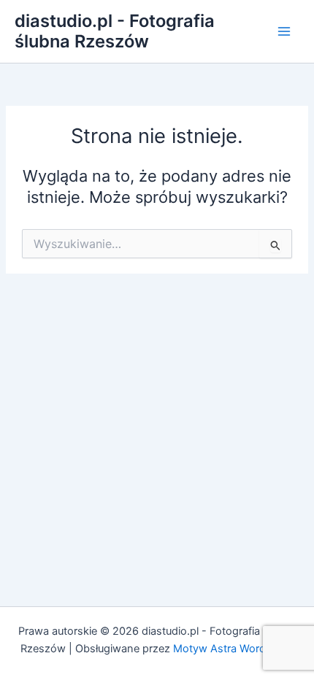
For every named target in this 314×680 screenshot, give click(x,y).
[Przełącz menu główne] (284, 31)
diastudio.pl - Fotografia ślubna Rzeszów (115, 31)
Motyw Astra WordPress (233, 648)
